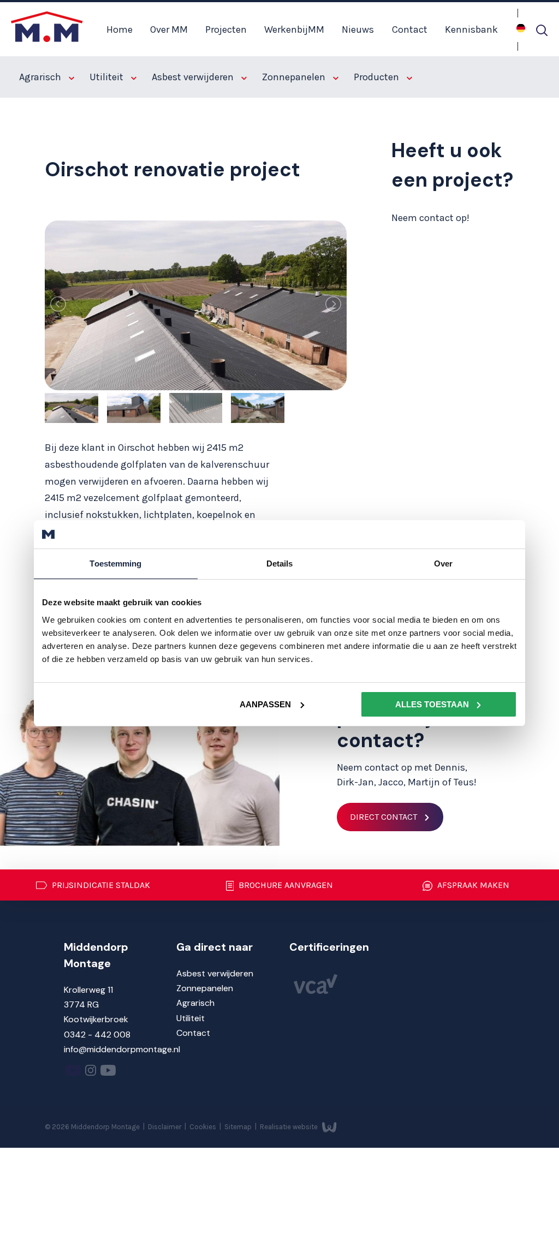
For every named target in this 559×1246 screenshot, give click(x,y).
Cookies (203, 1126)
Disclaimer (165, 1126)
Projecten (226, 29)
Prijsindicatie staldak (100, 885)
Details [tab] (279, 563)
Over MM (169, 29)
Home (119, 29)
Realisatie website (289, 1126)
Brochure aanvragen (284, 885)
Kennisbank (471, 29)
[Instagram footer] (90, 1072)
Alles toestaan (432, 703)
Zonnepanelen (295, 77)
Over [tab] (443, 563)
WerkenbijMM (294, 29)
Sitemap (238, 1126)
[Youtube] (73, 1072)
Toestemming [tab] (115, 563)
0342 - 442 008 (97, 1034)
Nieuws (358, 29)
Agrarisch (41, 77)
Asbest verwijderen (194, 77)
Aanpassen (265, 703)
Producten (377, 77)
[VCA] (315, 991)
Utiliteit (108, 77)
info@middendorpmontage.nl (122, 1049)
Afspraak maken (472, 885)
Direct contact (383, 817)
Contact (409, 29)
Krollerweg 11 (88, 989)
